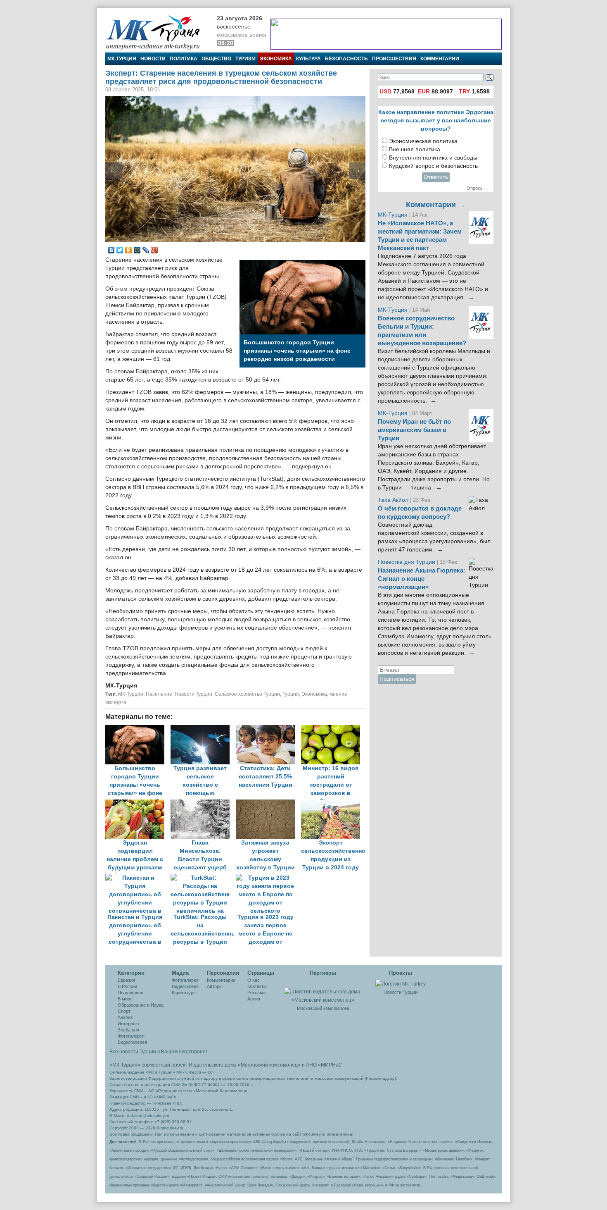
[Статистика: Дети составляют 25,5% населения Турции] (268, 729)
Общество (216, 59)
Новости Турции (193, 694)
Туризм (245, 59)
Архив (253, 998)
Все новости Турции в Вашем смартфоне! (158, 1052)
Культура (308, 59)
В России (127, 986)
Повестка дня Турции (407, 562)
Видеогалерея (132, 1042)
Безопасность (346, 59)
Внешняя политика (414, 149)
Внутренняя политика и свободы (433, 158)
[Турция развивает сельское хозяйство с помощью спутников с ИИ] (203, 729)
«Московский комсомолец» (269, 1065)
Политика (183, 59)
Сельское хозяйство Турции (247, 694)
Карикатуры (184, 992)
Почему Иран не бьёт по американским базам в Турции (414, 430)
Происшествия (394, 59)
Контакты (257, 986)
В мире (125, 998)
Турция (290, 694)
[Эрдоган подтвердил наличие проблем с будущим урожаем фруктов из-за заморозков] (138, 803)
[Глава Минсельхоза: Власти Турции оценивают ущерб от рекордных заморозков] (203, 803)
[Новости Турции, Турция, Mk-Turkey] (400, 983)
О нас (253, 980)
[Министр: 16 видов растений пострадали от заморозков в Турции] (333, 729)
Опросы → (478, 188)
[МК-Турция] (157, 32)
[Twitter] (120, 250)
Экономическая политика (423, 141)
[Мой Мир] (137, 250)
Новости (153, 59)
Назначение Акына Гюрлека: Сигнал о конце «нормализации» (421, 578)
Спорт (124, 1011)
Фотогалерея (131, 1035)
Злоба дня (128, 1029)
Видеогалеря (185, 986)
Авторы (215, 986)
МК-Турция (121, 59)
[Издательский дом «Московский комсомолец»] (323, 991)
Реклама (256, 992)
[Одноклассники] (128, 250)
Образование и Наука (141, 1004)
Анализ (125, 1017)
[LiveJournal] (146, 250)
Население (159, 694)
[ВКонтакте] (111, 250)
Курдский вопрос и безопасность (433, 166)
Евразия (126, 980)
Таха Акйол (393, 500)
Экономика (276, 59)
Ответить (436, 177)
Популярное (130, 992)
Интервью (128, 1023)
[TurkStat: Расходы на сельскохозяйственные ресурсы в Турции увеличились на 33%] (203, 878)
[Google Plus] (154, 250)
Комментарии (439, 59)
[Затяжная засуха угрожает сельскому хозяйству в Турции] (268, 803)
